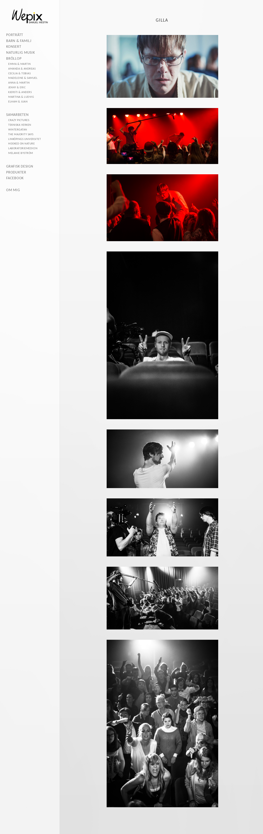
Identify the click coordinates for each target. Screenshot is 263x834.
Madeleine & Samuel (22, 78)
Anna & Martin (19, 82)
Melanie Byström (20, 153)
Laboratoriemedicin (22, 148)
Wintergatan (17, 129)
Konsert (13, 47)
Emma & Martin (19, 64)
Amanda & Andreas (22, 68)
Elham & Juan (18, 101)
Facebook (15, 178)
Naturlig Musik (20, 53)
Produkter (16, 172)
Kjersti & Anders (20, 92)
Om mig (13, 190)
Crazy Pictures (18, 120)
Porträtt (14, 35)
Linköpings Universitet (24, 139)
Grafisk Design (19, 167)
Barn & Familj (18, 41)
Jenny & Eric (16, 87)
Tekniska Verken (19, 125)
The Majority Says (20, 134)
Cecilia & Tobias (19, 73)
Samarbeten (17, 115)
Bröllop (13, 59)
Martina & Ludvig (21, 97)
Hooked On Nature (21, 143)
